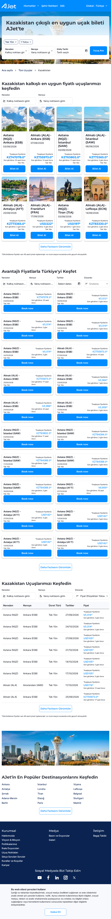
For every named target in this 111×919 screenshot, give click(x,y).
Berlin (5, 802)
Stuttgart (78, 798)
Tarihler (60, 277)
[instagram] (65, 877)
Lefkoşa (77, 789)
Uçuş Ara (98, 50)
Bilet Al (14, 168)
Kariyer (6, 865)
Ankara (6, 784)
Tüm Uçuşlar (25, 70)
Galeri (52, 839)
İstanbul (42, 784)
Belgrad (77, 793)
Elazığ (41, 798)
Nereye (34, 49)
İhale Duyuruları (10, 848)
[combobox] (21, 101)
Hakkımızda (8, 835)
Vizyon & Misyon (11, 839)
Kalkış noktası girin (14, 52)
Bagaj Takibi (99, 835)
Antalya (6, 789)
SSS (62, 5)
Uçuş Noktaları (10, 852)
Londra (41, 789)
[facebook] (48, 877)
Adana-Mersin (9, 798)
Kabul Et (55, 912)
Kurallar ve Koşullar (12, 860)
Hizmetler (31, 5)
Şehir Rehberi (49, 5)
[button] (26, 42)
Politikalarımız (9, 844)
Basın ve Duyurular (59, 835)
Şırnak (5, 793)
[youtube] (39, 877)
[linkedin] (56, 877)
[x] (74, 877)
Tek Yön (9, 41)
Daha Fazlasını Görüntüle (55, 811)
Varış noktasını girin (40, 52)
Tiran (40, 793)
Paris (40, 802)
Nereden (9, 49)
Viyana (77, 784)
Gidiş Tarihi (62, 49)
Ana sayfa (7, 70)
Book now (27, 308)
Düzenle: (88, 277)
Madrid (77, 802)
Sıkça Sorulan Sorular (13, 856)
